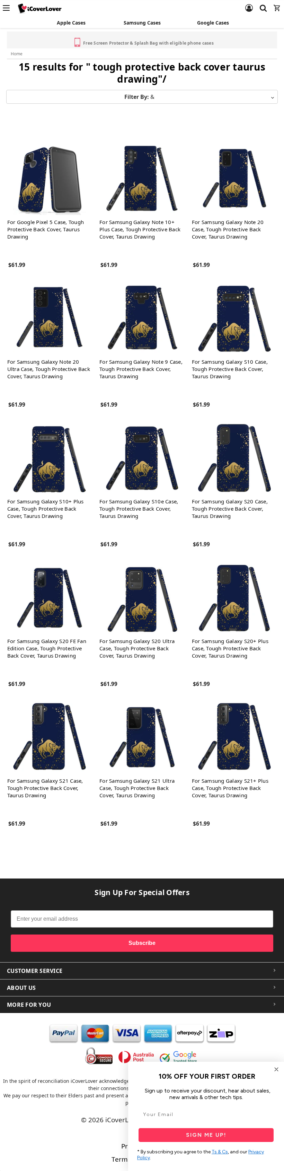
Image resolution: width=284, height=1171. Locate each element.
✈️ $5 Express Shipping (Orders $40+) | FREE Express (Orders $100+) (207, 40)
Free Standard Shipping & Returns (86, 40)
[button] (142, 97)
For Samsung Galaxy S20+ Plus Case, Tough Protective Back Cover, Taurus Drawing (230, 648)
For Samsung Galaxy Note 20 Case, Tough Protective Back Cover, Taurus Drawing (228, 229)
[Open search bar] (263, 4)
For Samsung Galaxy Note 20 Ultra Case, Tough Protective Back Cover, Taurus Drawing (48, 369)
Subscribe (142, 943)
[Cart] (277, 4)
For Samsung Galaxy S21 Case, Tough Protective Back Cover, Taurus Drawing (45, 788)
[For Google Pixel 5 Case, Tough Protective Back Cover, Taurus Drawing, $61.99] (49, 178)
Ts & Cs (220, 1152)
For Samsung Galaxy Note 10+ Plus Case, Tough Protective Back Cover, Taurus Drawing (139, 229)
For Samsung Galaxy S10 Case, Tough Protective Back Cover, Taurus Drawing (230, 369)
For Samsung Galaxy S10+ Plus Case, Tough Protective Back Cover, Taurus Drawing (45, 508)
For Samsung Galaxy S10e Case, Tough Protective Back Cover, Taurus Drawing (138, 508)
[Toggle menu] (8, 8)
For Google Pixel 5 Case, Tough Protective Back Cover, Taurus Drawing (45, 229)
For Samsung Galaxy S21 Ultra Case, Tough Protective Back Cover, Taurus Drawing (137, 788)
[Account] (249, 4)
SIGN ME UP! (206, 1135)
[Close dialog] (276, 1069)
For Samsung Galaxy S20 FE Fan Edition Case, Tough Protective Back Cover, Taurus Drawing (46, 648)
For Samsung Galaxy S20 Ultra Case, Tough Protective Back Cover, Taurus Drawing (137, 648)
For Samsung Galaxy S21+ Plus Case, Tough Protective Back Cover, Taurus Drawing (230, 788)
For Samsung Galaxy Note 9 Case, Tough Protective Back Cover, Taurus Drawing (141, 369)
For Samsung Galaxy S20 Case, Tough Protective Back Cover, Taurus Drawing (230, 508)
